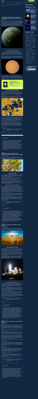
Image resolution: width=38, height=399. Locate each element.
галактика (33, 58)
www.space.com (7, 200)
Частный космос (28, 53)
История (27, 43)
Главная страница (3, 4)
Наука (9, 2)
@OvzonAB (8, 339)
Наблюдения (17, 2)
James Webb (31, 35)
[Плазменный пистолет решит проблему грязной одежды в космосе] (27, 27)
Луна (33, 45)
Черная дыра (33, 53)
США (26, 48)
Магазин (35, 2)
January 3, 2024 (9, 347)
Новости (3, 2)
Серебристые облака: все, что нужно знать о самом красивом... (33, 11)
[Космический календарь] (27, 0)
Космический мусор (28, 45)
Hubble (27, 35)
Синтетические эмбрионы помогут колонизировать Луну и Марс (33, 22)
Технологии (12, 2)
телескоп (31, 61)
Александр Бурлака (5, 155)
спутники (27, 61)
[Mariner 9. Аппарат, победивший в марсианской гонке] (27, 16)
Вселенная (33, 40)
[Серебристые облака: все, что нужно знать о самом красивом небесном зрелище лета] (27, 10)
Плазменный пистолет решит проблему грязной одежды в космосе (33, 27)
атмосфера (32, 56)
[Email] (4, 139)
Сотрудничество (31, 2)
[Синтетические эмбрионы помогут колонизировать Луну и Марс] (27, 22)
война (29, 58)
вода (26, 58)
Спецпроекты (25, 2)
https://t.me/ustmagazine (14, 299)
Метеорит (2, 174)
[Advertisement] (12, 12)
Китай (30, 43)
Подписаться (32, 69)
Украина (21, 2)
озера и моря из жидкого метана (13, 22)
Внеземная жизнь (28, 40)
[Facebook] (5, 209)
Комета (34, 43)
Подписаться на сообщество (15, 87)
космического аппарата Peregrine (11, 249)
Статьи (6, 2)
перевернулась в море (13, 344)
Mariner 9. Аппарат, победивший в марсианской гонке (33, 16)
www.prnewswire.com (7, 297)
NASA (34, 35)
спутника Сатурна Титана (8, 21)
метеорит (5, 205)
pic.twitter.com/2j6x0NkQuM (6, 346)
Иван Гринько (5, 19)
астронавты (27, 56)
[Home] (3, 1)
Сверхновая (30, 48)
